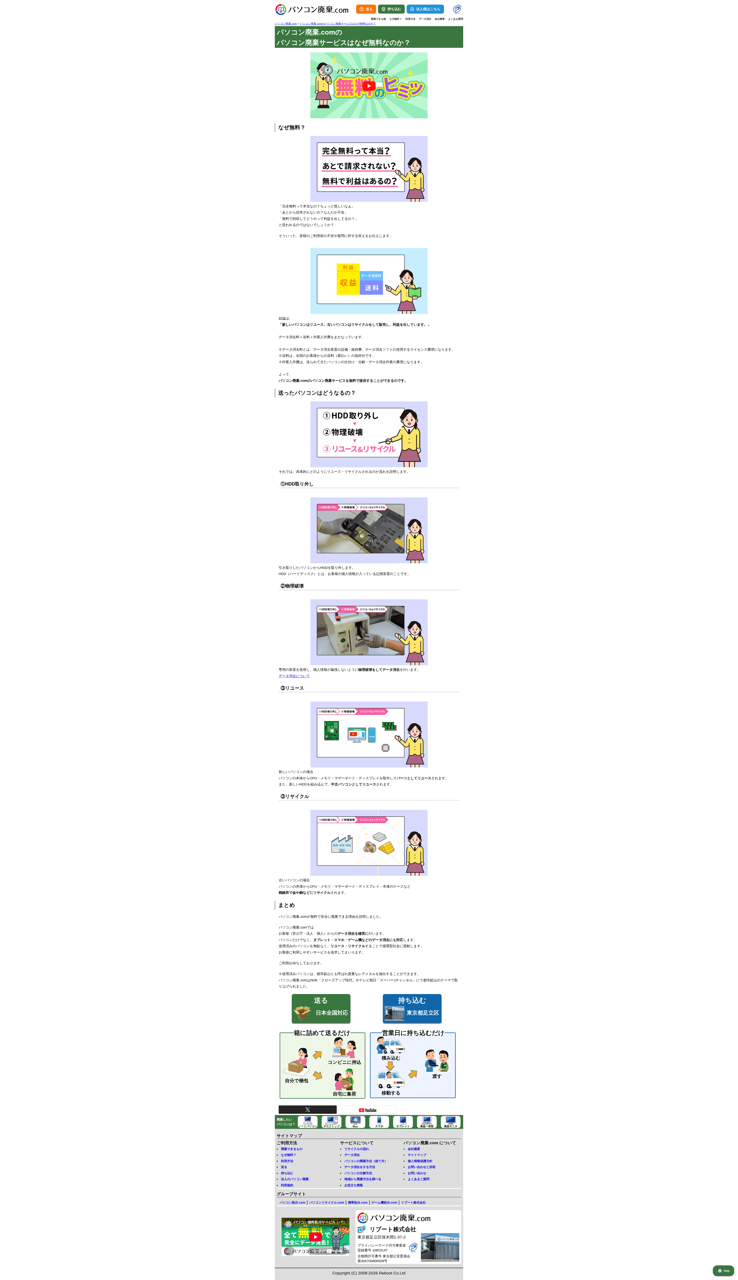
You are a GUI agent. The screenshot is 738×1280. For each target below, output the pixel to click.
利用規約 (287, 1185)
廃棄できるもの (292, 1149)
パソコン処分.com (292, 1202)
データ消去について (294, 676)
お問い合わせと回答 (421, 1167)
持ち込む (287, 1173)
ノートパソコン (307, 1126)
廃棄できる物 (378, 18)
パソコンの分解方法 (358, 1173)
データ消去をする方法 (359, 1167)
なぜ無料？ (395, 18)
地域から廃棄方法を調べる (362, 1179)
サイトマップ (417, 1155)
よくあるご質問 (418, 1179)
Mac (355, 1126)
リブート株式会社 (413, 1202)
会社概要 (440, 18)
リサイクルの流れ (356, 1149)
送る (284, 1167)
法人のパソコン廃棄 (295, 1179)
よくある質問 (455, 18)
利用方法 (410, 18)
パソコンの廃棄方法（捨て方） (365, 1161)
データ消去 (425, 18)
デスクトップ (331, 1126)
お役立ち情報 (353, 1185)
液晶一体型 (427, 1126)
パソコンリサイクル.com (326, 1202)
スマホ (379, 1126)
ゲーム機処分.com (384, 1202)
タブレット (403, 1126)
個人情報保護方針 (420, 1161)
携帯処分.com (357, 1202)
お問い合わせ (417, 1173)
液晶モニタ (450, 1126)
